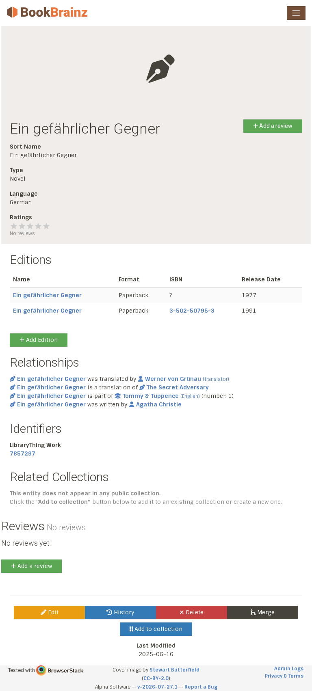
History (123, 612)
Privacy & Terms (284, 676)
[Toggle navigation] (296, 13)
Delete (194, 612)
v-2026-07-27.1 (157, 687)
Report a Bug (200, 687)
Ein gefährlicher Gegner (47, 295)
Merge (265, 612)
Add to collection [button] (157, 629)
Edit (52, 612)
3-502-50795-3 (191, 310)
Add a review (275, 126)
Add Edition (41, 339)
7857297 (22, 453)
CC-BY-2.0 (156, 678)
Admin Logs (288, 668)
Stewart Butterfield (174, 670)
